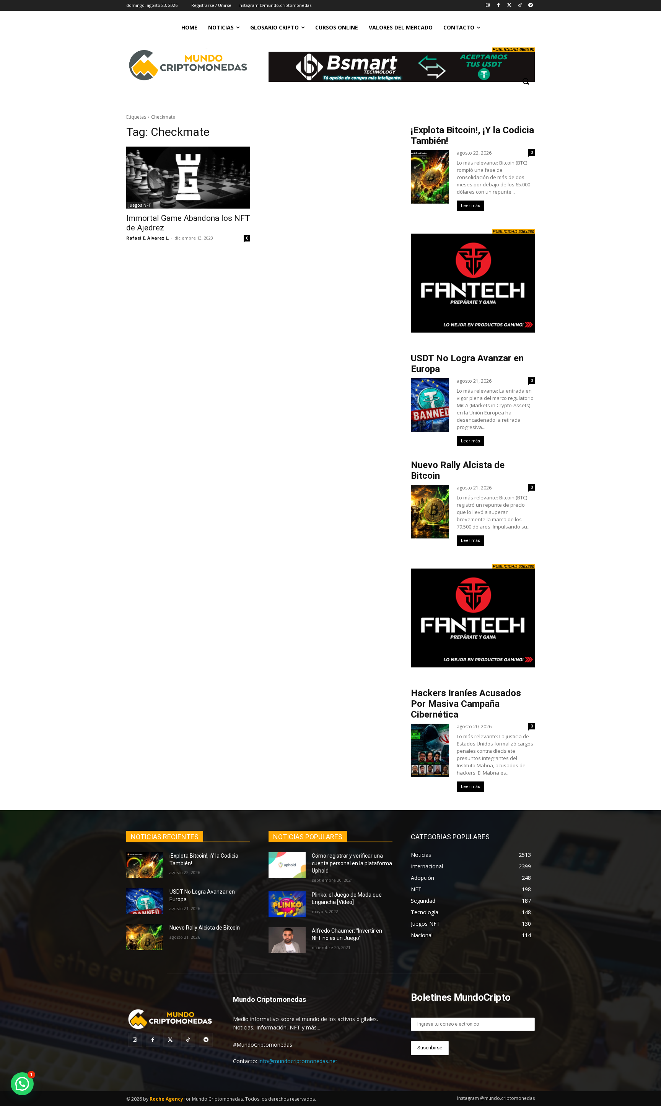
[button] (525, 81)
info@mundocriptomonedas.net (298, 1061)
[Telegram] (530, 5)
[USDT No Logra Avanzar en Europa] (144, 901)
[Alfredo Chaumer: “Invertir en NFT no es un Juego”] (287, 940)
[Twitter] (509, 5)
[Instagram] (488, 5)
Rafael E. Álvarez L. (147, 238)
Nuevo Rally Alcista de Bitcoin (205, 928)
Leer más (470, 205)
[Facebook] (498, 5)
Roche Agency (166, 1099)
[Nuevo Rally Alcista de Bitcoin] (144, 937)
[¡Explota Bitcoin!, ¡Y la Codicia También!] (144, 865)
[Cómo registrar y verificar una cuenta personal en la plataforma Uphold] (287, 865)
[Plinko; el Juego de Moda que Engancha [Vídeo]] (287, 904)
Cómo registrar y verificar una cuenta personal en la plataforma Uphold (352, 863)
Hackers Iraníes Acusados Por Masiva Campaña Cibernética (466, 704)
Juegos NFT (140, 205)
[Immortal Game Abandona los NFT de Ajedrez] (188, 178)
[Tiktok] (519, 5)
